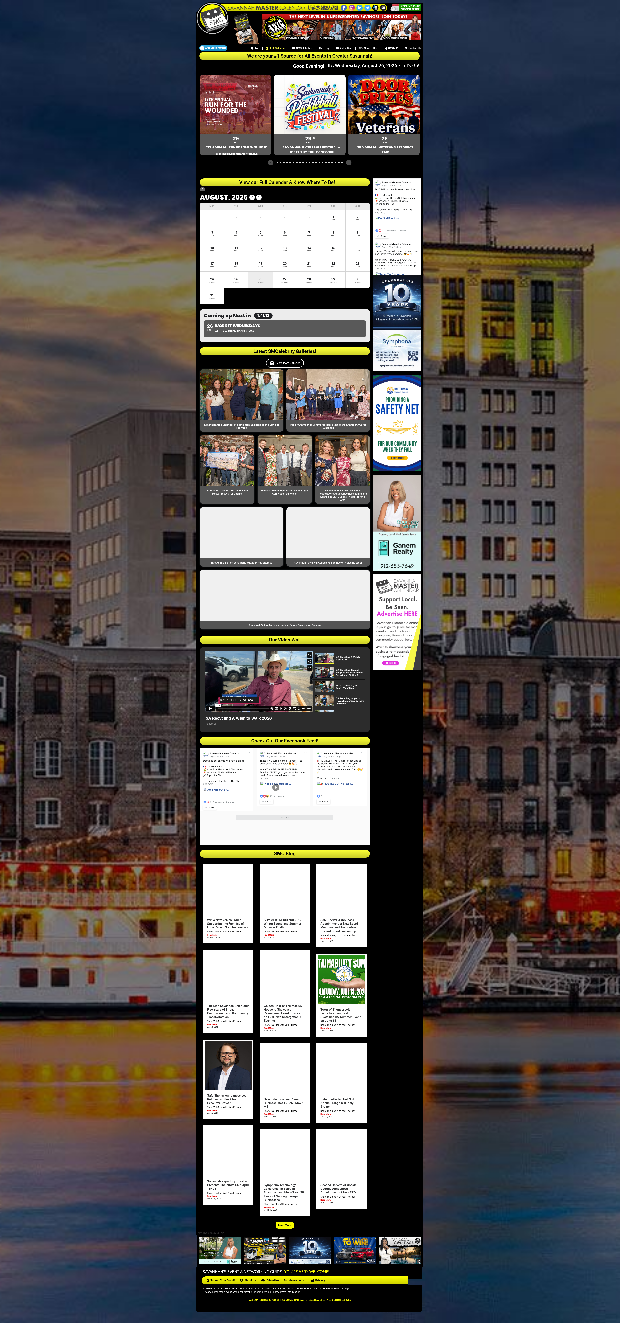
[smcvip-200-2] (245, 43)
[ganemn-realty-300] (397, 570)
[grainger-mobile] (355, 1263)
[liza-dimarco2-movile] (400, 1263)
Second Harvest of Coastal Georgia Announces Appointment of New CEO (338, 1188)
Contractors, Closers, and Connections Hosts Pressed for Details (227, 492)
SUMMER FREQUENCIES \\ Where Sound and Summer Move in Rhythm (282, 923)
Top (256, 48)
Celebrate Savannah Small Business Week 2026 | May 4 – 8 (284, 1102)
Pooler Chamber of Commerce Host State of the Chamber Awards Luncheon (328, 426)
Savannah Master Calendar (225, 753)
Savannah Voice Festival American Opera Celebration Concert (285, 625)
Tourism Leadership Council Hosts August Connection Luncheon (285, 492)
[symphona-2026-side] (397, 370)
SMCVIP (392, 48)
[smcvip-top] (341, 39)
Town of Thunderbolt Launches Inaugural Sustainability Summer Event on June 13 (340, 1015)
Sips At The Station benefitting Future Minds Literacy (241, 562)
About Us (249, 1280)
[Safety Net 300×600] (397, 470)
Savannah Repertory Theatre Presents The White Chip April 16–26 (228, 1185)
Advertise (272, 1280)
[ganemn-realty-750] (220, 1263)
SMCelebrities (303, 48)
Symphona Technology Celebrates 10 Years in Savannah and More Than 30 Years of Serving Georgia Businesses (284, 1192)
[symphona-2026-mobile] (310, 1263)
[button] (375, 10)
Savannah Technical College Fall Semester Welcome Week (328, 562)
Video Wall (345, 48)
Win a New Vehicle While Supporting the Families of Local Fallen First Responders (227, 923)
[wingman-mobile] (265, 1263)
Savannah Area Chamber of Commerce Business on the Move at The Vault (241, 426)
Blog (325, 48)
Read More (212, 935)
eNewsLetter (369, 48)
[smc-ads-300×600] (397, 669)
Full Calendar (276, 48)
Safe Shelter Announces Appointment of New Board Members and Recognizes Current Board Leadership (339, 925)
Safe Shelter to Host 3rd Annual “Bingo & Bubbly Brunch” (337, 1102)
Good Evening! (309, 66)
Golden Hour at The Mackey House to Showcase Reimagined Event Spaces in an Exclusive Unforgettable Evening (283, 1013)
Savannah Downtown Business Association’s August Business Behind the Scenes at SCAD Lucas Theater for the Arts (343, 495)
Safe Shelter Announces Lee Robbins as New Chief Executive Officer (226, 1099)
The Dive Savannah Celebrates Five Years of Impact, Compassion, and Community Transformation (228, 1011)
